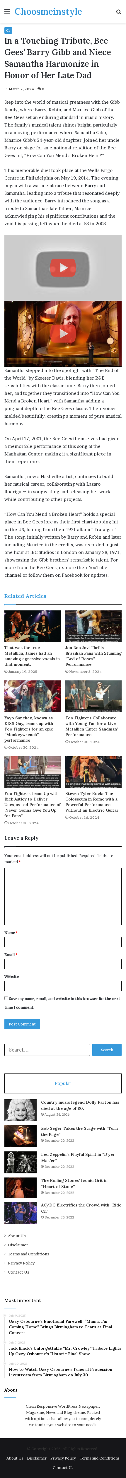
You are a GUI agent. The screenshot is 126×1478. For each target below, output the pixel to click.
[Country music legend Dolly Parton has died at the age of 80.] (20, 1110)
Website (11, 976)
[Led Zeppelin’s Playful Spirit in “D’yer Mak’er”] (20, 1162)
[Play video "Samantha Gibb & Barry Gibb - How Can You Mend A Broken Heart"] (63, 268)
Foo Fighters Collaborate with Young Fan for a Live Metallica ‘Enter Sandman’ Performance (91, 726)
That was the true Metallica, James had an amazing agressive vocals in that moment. (32, 656)
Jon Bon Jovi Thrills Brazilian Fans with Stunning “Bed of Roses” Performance (93, 656)
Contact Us (18, 1272)
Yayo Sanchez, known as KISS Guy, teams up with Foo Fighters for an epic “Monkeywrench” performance (28, 729)
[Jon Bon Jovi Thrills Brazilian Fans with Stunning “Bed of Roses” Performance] (93, 626)
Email (10, 954)
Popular (63, 1083)
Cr (8, 30)
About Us (17, 1235)
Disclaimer (18, 1245)
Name (11, 932)
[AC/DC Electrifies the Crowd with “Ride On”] (20, 1213)
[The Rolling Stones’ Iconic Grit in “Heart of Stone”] (20, 1187)
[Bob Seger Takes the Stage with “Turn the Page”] (20, 1136)
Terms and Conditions (28, 1254)
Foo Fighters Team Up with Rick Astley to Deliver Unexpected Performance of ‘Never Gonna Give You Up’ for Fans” (32, 804)
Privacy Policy (21, 1263)
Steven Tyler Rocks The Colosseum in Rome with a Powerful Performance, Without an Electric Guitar (92, 802)
